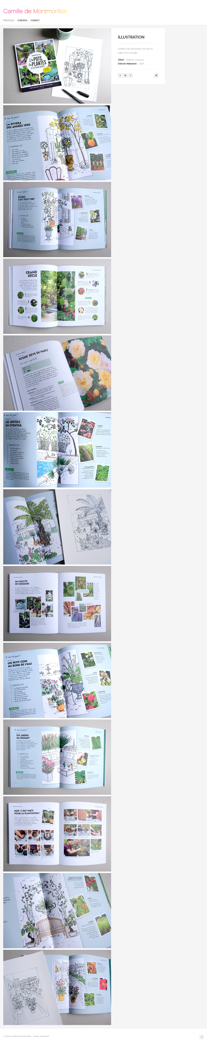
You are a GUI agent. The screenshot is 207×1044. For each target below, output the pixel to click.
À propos (22, 21)
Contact (35, 21)
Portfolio (8, 21)
